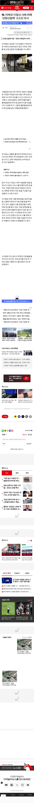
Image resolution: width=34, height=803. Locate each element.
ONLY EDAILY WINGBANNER (17, 7)
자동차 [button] (27, 573)
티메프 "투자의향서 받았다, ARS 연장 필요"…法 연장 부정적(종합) (18, 172)
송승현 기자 (13, 27)
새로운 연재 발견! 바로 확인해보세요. (16, 141)
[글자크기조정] (27, 27)
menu (31, 7)
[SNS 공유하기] (30, 27)
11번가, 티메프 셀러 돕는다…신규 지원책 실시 (18, 175)
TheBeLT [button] (17, 573)
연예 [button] (27, 473)
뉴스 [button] (6, 473)
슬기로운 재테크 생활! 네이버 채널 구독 (17, 139)
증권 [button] (17, 473)
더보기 (28, 540)
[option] (17, 2)
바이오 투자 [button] (7, 573)
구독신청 (21, 795)
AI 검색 (26, 8)
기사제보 (12, 795)
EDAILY (2, 8)
